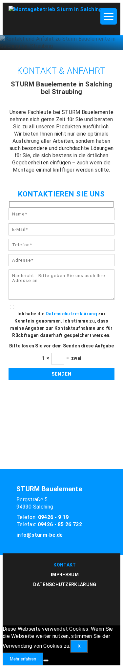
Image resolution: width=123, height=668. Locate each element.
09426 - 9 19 (53, 517)
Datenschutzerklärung (71, 313)
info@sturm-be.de (39, 535)
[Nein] (46, 660)
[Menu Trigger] (108, 16)
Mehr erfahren (23, 659)
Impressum (65, 574)
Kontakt (64, 564)
